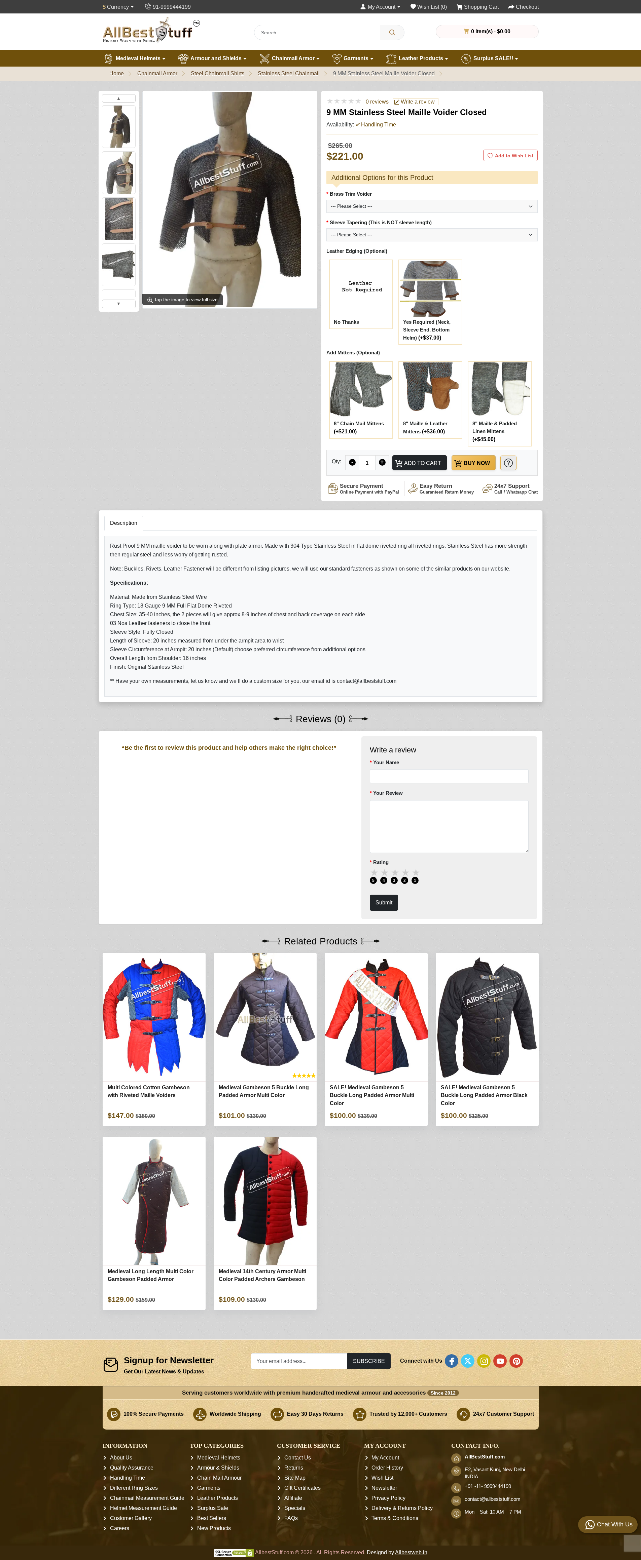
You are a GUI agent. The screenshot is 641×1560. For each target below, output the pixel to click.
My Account (385, 1457)
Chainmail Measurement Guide (147, 1498)
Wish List (382, 1478)
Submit (384, 903)
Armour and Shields (216, 58)
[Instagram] (484, 1361)
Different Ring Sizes (134, 1488)
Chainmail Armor (293, 58)
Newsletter (384, 1488)
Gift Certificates (302, 1488)
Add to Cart (422, 463)
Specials (294, 1508)
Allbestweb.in (411, 1552)
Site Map (295, 1478)
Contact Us (297, 1457)
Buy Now (476, 463)
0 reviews (377, 102)
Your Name (386, 762)
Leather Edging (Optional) (356, 251)
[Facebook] (451, 1361)
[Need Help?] (508, 463)
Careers (119, 1528)
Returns (293, 1468)
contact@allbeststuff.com (493, 1499)
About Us (121, 1457)
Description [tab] (123, 523)
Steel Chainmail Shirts (217, 73)
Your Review (388, 793)
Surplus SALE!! (493, 58)
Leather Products (420, 58)
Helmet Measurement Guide (143, 1508)
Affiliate (293, 1498)
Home (116, 73)
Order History (387, 1468)
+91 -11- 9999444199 (488, 1486)
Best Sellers (211, 1518)
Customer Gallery (131, 1518)
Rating (381, 862)
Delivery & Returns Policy (402, 1508)
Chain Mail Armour (219, 1478)
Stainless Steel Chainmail (289, 73)
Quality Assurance (131, 1468)
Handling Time (127, 1478)
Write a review (417, 102)
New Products (214, 1528)
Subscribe (369, 1361)
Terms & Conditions (394, 1518)
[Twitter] (467, 1361)
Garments (356, 58)
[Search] (392, 32)
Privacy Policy (388, 1498)
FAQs (291, 1518)
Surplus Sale (212, 1508)
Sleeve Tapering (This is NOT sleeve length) (381, 222)
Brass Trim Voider (351, 194)
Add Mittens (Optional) (353, 352)
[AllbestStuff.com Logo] (151, 30)
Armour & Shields (218, 1468)
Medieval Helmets (138, 58)
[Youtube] (500, 1361)
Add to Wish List (514, 155)
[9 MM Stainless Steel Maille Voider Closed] (229, 200)
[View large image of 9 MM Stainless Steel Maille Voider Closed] (119, 126)
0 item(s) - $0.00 (490, 31)
